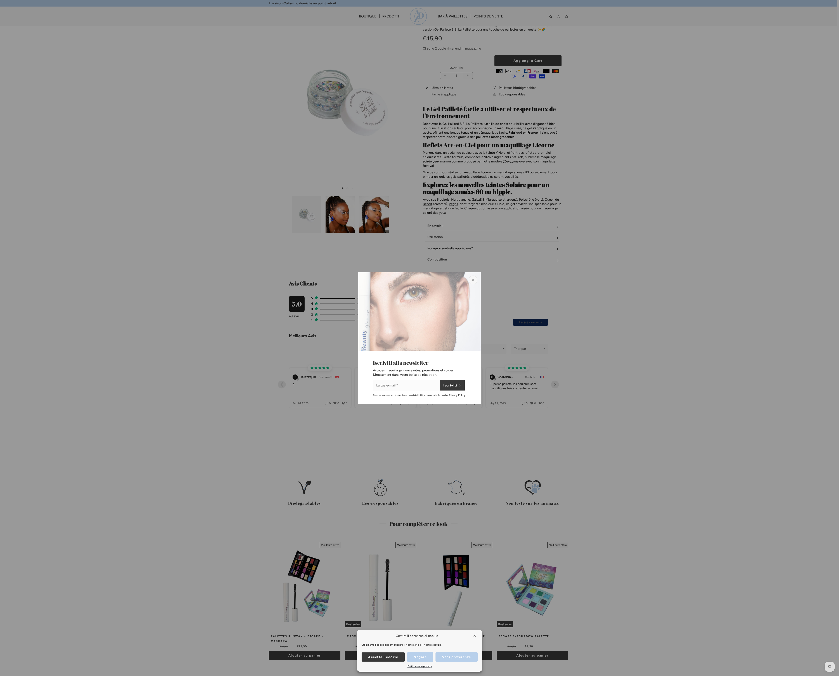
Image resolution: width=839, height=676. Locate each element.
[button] (475, 635)
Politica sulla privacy (419, 666)
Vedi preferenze (456, 657)
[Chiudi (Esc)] (473, 280)
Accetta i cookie (383, 657)
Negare (420, 657)
